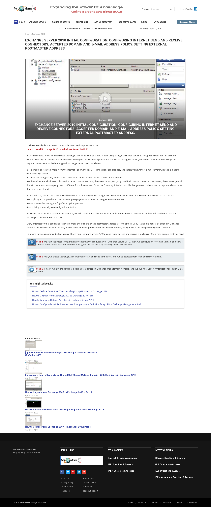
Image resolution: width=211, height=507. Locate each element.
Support (179, 502)
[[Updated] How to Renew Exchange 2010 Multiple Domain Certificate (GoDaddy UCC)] (33, 345)
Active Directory (103, 22)
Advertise (87, 487)
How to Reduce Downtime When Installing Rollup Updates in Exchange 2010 (70, 291)
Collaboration (66, 487)
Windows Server (37, 22)
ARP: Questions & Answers (120, 464)
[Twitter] (68, 472)
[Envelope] (84, 472)
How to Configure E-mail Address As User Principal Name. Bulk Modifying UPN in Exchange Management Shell (86, 304)
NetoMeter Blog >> (187, 22)
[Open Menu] (16, 22)
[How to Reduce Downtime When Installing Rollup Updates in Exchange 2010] (33, 402)
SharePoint (82, 22)
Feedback (64, 491)
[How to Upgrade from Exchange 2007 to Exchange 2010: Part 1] (33, 420)
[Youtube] (73, 472)
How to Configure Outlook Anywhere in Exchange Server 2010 (63, 299)
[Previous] (59, 28)
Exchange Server (61, 22)
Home (22, 22)
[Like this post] (46, 327)
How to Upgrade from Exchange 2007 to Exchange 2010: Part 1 (63, 295)
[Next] (62, 28)
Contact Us (88, 478)
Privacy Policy (66, 483)
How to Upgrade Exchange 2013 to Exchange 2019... (89, 29)
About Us (64, 478)
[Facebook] (62, 472)
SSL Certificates (127, 22)
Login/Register (186, 9)
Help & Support (90, 491)
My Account (160, 22)
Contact (154, 502)
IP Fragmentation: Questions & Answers (174, 477)
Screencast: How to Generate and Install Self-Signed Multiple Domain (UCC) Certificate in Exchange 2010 (80, 375)
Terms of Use (89, 483)
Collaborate (192, 502)
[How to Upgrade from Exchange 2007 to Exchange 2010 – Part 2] (33, 385)
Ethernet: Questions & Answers (122, 458)
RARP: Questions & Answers (121, 471)
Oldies (144, 22)
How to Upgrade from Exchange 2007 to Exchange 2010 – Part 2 (58, 392)
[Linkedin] (79, 472)
